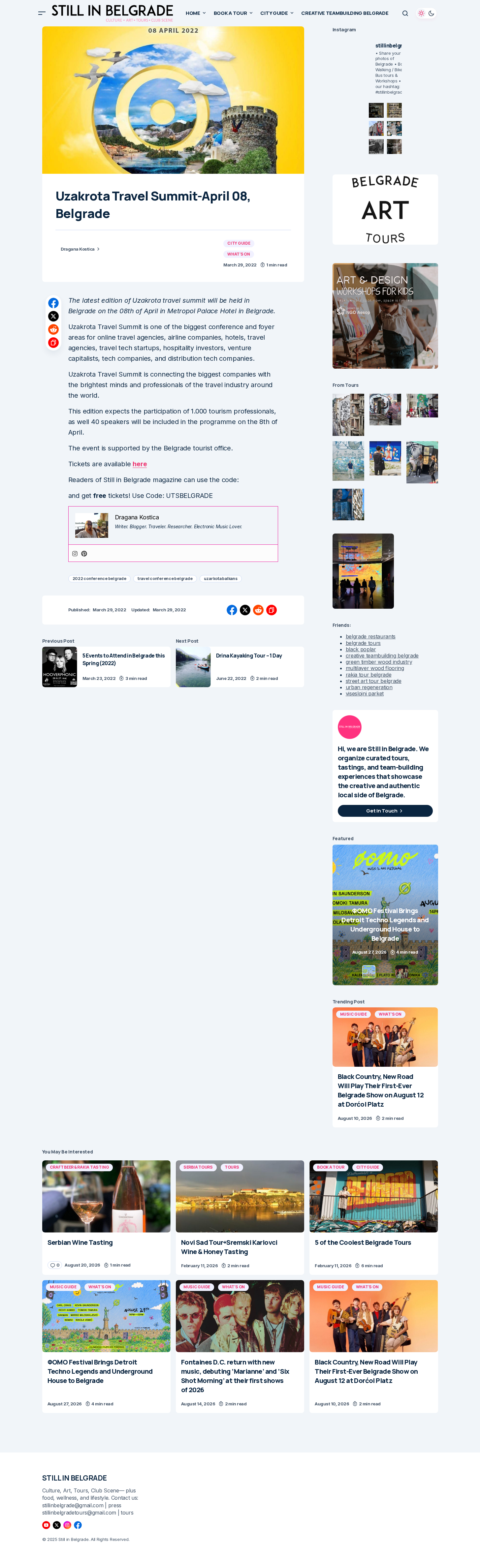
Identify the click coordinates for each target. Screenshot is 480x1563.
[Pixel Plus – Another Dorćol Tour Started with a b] (376, 146)
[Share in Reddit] (53, 329)
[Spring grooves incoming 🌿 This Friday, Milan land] (394, 128)
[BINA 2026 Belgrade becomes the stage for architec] (394, 146)
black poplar (361, 649)
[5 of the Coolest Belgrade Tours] (373, 1196)
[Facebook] (78, 1525)
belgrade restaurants (371, 636)
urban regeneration (369, 687)
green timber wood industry (379, 662)
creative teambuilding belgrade (382, 655)
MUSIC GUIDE (353, 1014)
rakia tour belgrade (369, 674)
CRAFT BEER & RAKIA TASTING (79, 1167)
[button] (42, 13)
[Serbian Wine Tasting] (385, 914)
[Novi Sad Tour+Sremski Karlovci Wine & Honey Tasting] (240, 1196)
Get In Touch (381, 810)
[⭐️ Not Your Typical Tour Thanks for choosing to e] (376, 128)
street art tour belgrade (373, 681)
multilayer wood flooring (375, 668)
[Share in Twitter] (53, 316)
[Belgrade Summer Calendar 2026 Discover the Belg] (394, 110)
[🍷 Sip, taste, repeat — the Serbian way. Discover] (376, 110)
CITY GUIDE (238, 243)
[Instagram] (75, 553)
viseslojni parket (365, 693)
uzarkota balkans (221, 578)
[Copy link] (53, 342)
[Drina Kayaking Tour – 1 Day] (193, 667)
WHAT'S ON (238, 254)
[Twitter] (56, 1525)
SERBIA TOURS (198, 1167)
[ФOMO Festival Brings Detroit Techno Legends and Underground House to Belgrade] (106, 1316)
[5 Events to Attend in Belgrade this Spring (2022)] (59, 667)
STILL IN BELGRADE (74, 1478)
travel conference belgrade (165, 578)
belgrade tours (363, 643)
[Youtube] (46, 1525)
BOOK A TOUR (330, 1167)
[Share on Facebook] (53, 303)
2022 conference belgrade (99, 578)
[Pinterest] (84, 553)
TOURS (232, 1167)
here (140, 464)
